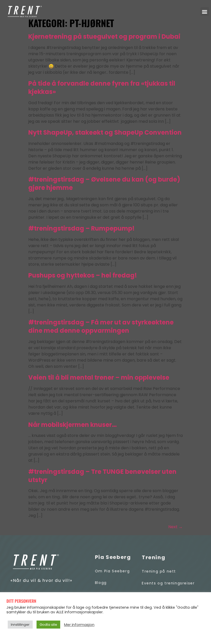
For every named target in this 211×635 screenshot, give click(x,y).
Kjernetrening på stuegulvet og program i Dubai (104, 36)
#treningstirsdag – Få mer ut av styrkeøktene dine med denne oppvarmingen (101, 326)
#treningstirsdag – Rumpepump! (81, 228)
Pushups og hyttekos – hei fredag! (82, 275)
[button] (204, 11)
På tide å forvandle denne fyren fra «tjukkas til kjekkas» (101, 87)
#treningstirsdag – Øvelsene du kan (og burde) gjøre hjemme (104, 183)
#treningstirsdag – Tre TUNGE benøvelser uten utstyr (102, 475)
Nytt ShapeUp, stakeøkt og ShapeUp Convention (105, 132)
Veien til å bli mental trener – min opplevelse (98, 377)
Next (175, 527)
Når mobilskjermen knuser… (72, 424)
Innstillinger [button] (20, 624)
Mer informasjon (79, 624)
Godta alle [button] (48, 624)
